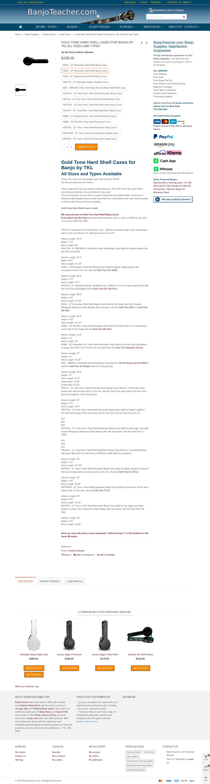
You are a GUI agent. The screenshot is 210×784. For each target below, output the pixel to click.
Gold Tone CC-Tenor (128, 472)
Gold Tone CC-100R (107, 270)
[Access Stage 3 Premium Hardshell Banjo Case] (69, 634)
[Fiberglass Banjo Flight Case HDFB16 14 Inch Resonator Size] (141, 42)
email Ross (166, 103)
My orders (94, 756)
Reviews (76, 581)
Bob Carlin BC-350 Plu (104, 289)
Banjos (72, 27)
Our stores (20, 752)
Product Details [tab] (49, 581)
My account (94, 752)
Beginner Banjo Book (30, 705)
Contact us (20, 756)
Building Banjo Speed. (44, 708)
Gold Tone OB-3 (127, 307)
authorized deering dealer (139, 765)
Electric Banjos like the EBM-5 (133, 363)
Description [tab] (25, 581)
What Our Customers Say (93, 697)
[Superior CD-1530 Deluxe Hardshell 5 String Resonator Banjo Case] (146, 42)
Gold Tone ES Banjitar (80, 366)
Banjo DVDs (62, 712)
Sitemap (19, 760)
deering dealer (134, 752)
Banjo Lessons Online (45, 715)
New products (58, 756)
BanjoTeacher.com (24, 702)
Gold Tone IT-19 (101, 490)
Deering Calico (176, 182)
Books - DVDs (45, 27)
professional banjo (136, 770)
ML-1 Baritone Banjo (172, 189)
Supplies (126, 27)
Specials (56, 752)
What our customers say (27, 686)
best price (149, 752)
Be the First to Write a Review (77, 52)
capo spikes (132, 756)
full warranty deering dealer (140, 761)
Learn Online (99, 27)
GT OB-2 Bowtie (171, 186)
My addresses (96, 760)
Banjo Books (46, 712)
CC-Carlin (80, 289)
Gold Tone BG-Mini (102, 329)
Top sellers (57, 760)
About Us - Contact (183, 27)
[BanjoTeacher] (80, 14)
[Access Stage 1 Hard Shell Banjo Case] (104, 634)
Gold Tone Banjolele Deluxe (128, 347)
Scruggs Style (21, 708)
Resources (152, 27)
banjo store (33, 718)
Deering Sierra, (161, 182)
